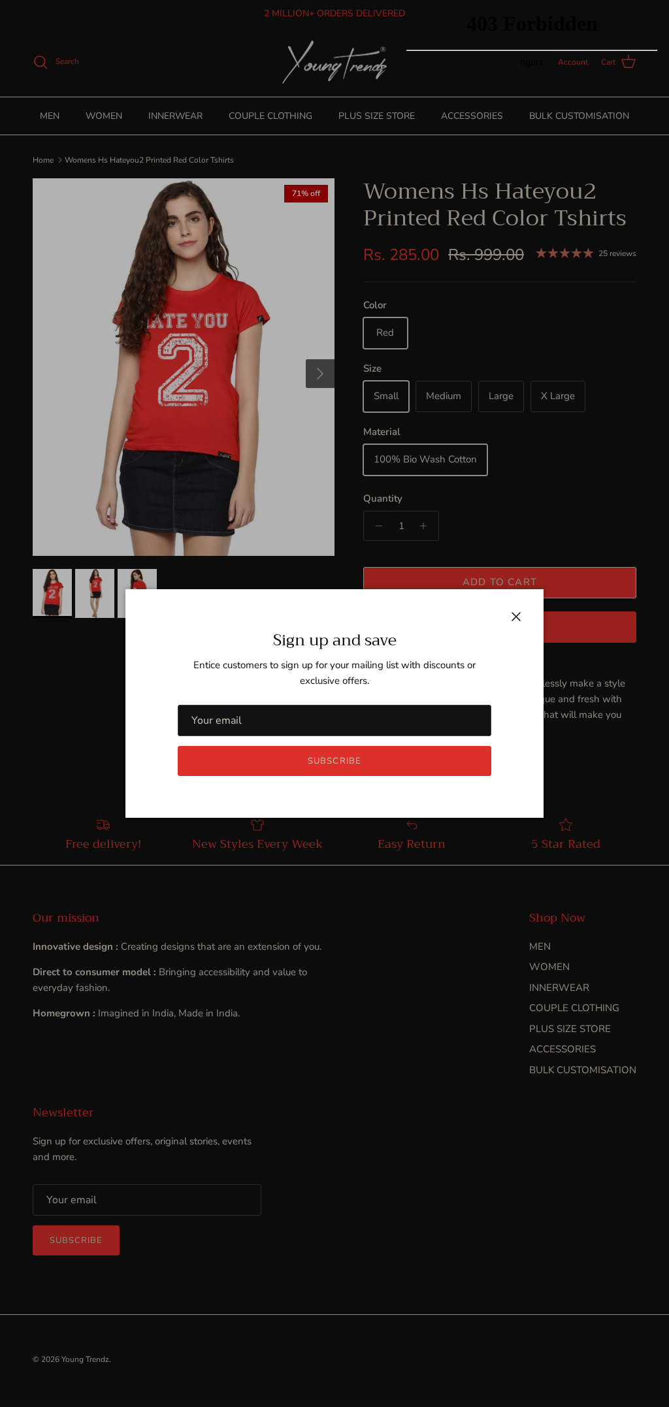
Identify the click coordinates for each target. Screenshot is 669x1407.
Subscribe (334, 761)
